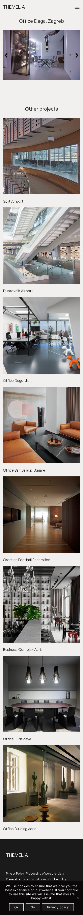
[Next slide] (76, 56)
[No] (78, 898)
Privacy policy (58, 907)
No (33, 907)
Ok (16, 907)
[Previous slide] (6, 56)
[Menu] (77, 7)
